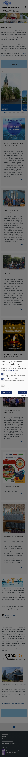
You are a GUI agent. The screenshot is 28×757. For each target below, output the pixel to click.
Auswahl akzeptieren (6, 392)
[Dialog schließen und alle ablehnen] (27, 360)
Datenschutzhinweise (11, 370)
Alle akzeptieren (22, 392)
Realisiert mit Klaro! (23, 395)
